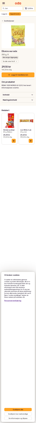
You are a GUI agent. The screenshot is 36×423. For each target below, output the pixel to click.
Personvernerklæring (12, 301)
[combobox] (13, 8)
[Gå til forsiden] (18, 3)
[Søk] (3, 8)
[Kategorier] (4, 3)
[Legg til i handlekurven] (14, 141)
